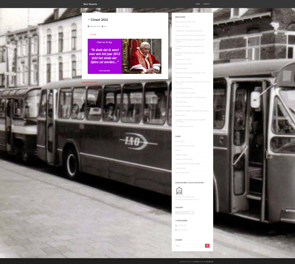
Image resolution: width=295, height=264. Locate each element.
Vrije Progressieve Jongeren (185, 93)
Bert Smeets (90, 4)
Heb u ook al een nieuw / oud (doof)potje (190, 97)
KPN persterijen (181, 68)
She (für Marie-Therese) (184, 88)
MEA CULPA (182, 230)
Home (198, 4)
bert (104, 26)
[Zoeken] (207, 246)
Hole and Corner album (184, 64)
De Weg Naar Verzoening (184, 146)
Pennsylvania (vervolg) (183, 77)
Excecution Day (181, 102)
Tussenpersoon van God (184, 126)
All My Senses (180, 115)
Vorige (93, 34)
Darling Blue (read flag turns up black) (189, 31)
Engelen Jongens (181, 155)
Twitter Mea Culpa (182, 172)
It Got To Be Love (182, 26)
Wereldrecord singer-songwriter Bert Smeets (192, 111)
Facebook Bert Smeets (183, 159)
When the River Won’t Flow (185, 22)
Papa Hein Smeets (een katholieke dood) (190, 73)
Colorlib (196, 262)
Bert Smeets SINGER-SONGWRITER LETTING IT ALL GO (192, 83)
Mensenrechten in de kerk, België (187, 164)
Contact (206, 4)
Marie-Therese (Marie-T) (184, 106)
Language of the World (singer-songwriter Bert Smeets (190, 121)
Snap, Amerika (180, 168)
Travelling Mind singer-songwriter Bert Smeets (189, 47)
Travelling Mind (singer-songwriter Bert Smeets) (189, 54)
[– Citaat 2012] (124, 56)
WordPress (209, 262)
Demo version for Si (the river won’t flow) (190, 35)
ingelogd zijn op (94, 86)
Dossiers (178, 150)
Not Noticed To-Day (183, 59)
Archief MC (182, 225)
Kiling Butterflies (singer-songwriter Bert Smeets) (190, 41)
